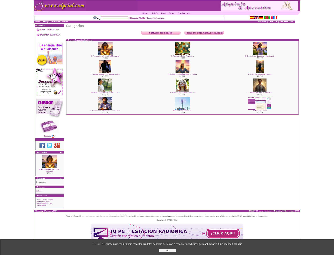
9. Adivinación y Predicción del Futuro (105, 111)
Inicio (37, 22)
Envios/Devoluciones (44, 200)
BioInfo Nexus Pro (260, 111)
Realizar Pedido (286, 22)
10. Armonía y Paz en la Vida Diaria (105, 92)
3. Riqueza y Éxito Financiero (182, 56)
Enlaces (39, 191)
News (171, 13)
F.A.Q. (155, 13)
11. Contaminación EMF (182, 111)
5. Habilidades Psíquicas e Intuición (182, 74)
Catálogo (45, 22)
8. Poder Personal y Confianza (260, 92)
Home (145, 13)
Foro (163, 13)
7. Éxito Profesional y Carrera (260, 74)
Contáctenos (183, 13)
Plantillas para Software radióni (204, 32)
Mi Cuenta (262, 22)
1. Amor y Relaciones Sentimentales (105, 74)
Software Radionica (160, 32)
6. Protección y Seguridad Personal (49, 170)
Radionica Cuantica (59, 22)
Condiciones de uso (44, 204)
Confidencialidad (42, 202)
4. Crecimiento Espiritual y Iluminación (260, 56)
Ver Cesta (273, 22)
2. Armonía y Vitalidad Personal (182, 92)
